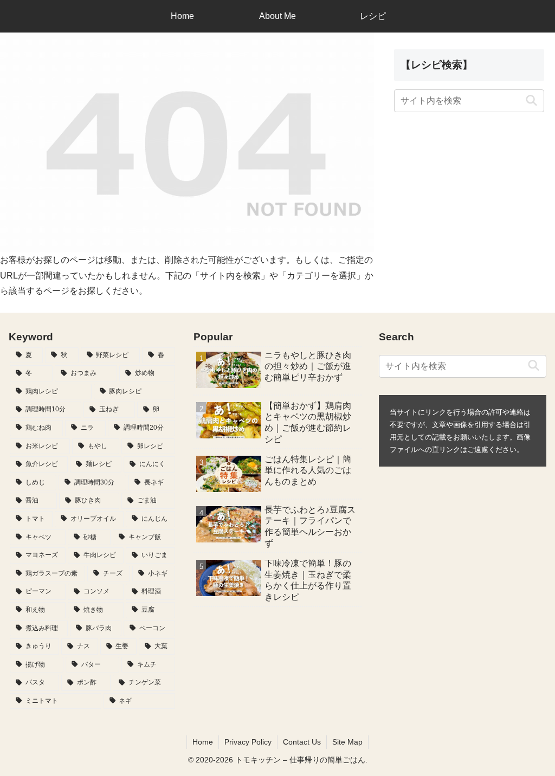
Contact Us (302, 742)
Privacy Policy (248, 742)
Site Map (347, 742)
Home (202, 742)
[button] (531, 100)
